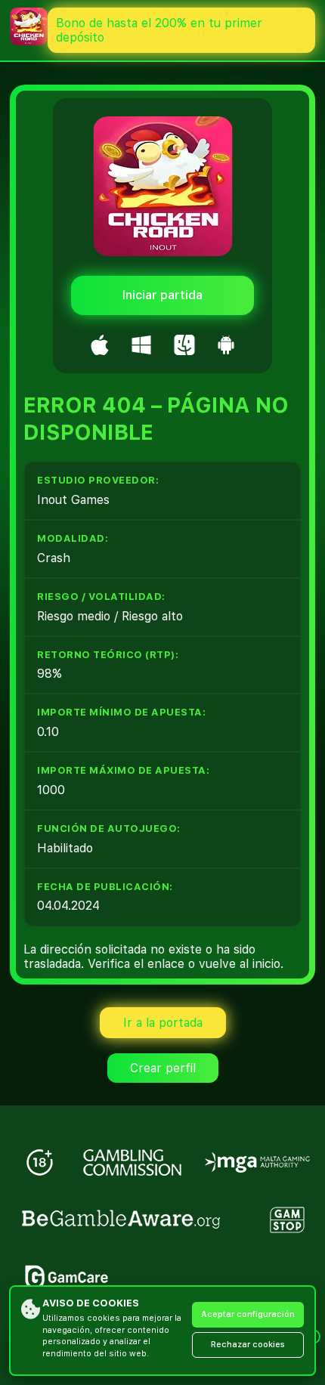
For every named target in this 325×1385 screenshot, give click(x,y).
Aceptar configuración (248, 1314)
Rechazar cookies (248, 1344)
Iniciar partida (162, 295)
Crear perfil (163, 1068)
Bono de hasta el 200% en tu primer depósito (159, 30)
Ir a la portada (163, 1023)
